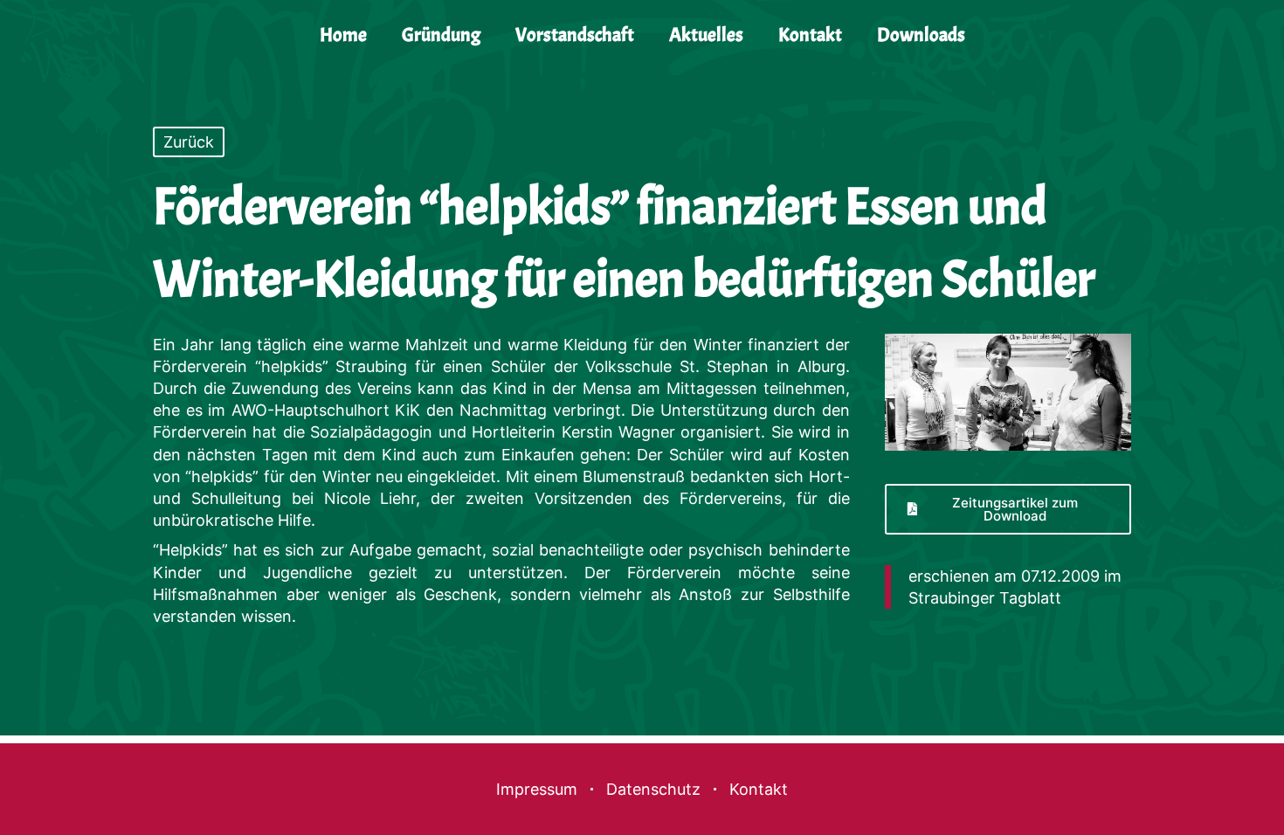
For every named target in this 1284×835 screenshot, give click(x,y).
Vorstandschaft (574, 35)
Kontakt (810, 35)
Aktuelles (706, 35)
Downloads (921, 35)
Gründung (441, 35)
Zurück (188, 142)
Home (343, 35)
